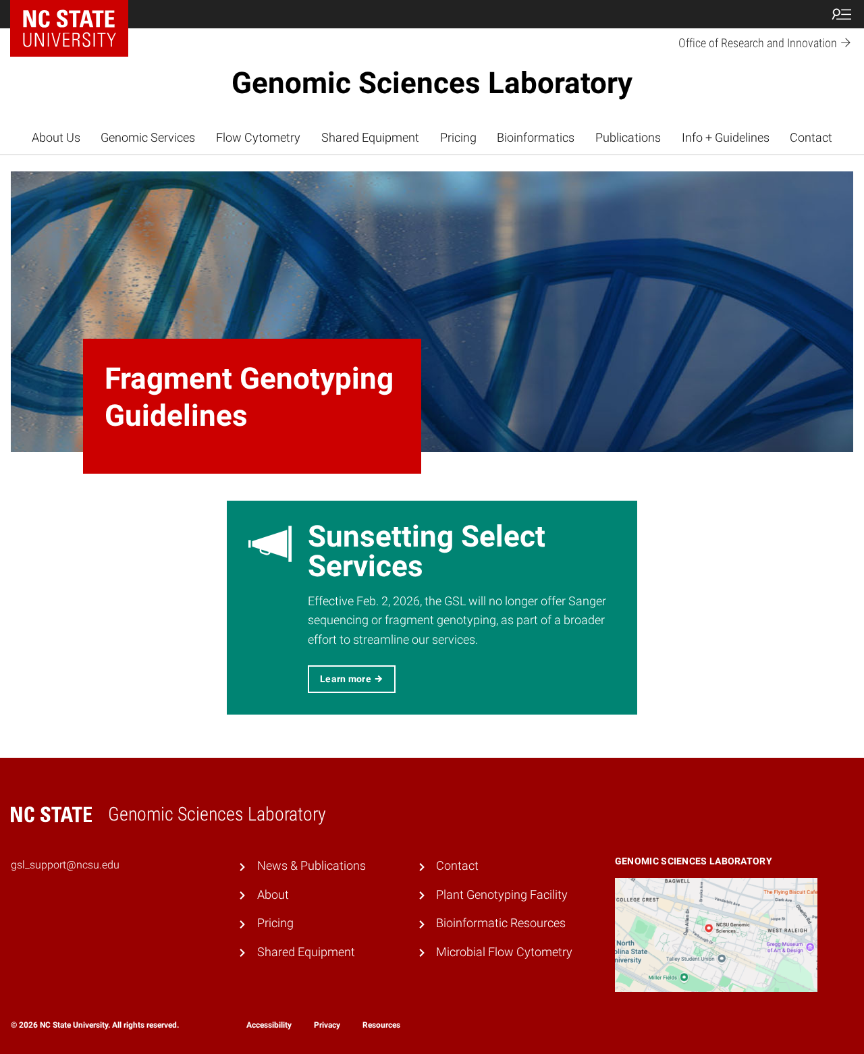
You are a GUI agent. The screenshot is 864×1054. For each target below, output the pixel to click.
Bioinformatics (535, 137)
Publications (628, 137)
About (273, 895)
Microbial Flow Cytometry (504, 952)
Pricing (458, 137)
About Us (56, 137)
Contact (811, 137)
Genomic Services (148, 137)
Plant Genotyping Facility (502, 895)
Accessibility (269, 1025)
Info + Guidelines (726, 137)
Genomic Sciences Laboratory (432, 83)
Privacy (327, 1025)
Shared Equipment (370, 137)
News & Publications (311, 865)
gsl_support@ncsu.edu (65, 864)
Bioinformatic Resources (501, 923)
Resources (381, 1025)
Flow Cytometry (258, 137)
